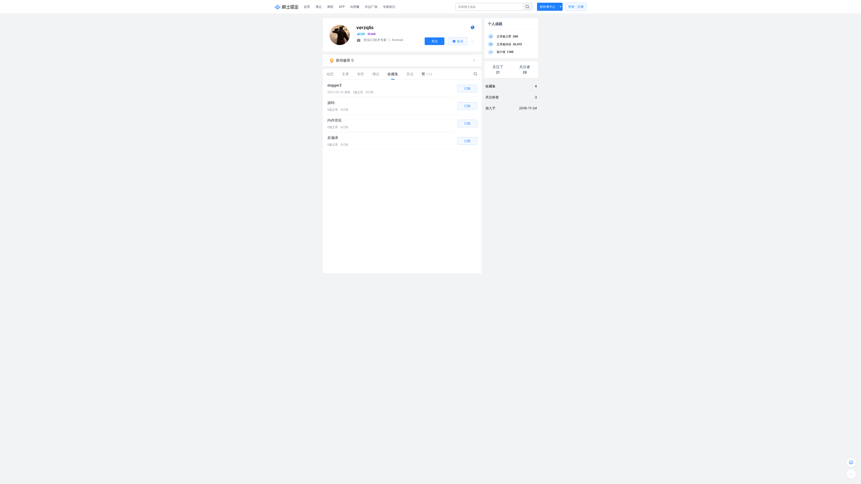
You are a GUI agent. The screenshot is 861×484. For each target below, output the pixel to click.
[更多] (851, 474)
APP (342, 7)
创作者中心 (547, 7)
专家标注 (389, 7)
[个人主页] (472, 28)
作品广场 (371, 7)
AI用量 (354, 7)
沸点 (318, 7)
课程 (330, 7)
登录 (576, 7)
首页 (307, 7)
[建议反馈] (851, 462)
